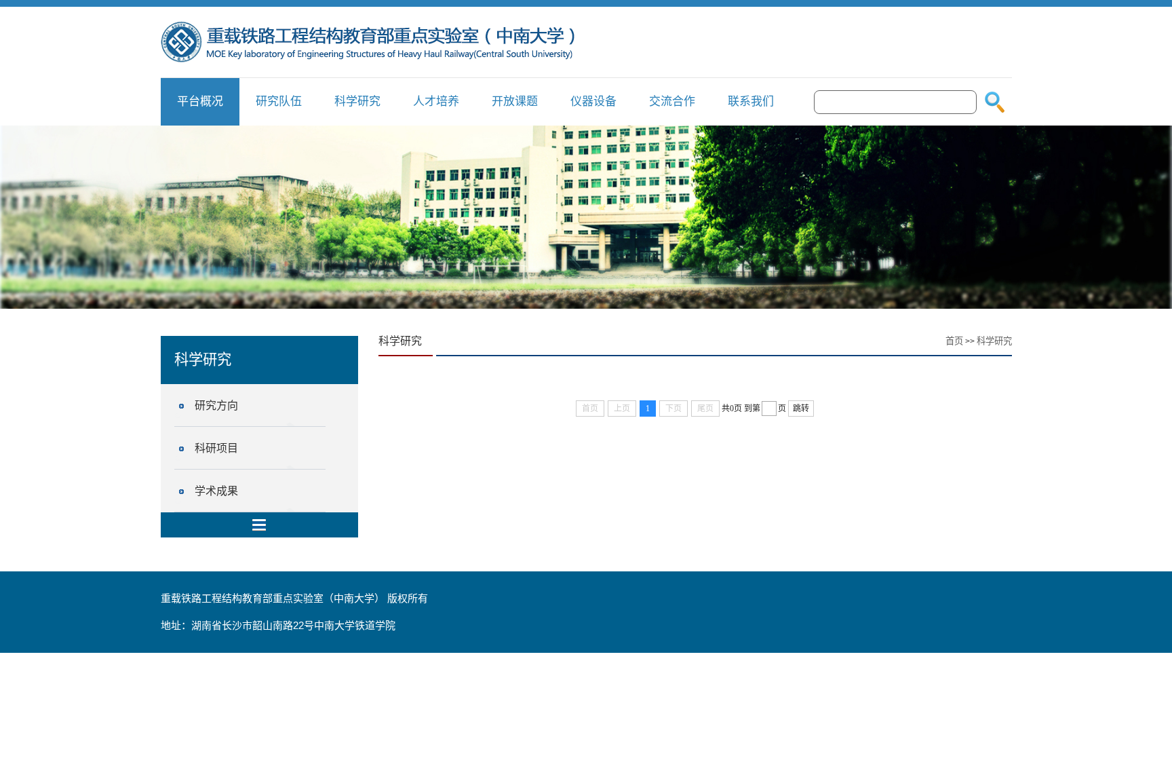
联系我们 (751, 101)
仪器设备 (593, 101)
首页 (954, 341)
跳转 (801, 408)
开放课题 (515, 101)
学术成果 (216, 491)
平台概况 (200, 101)
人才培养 (436, 101)
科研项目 (216, 448)
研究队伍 (279, 101)
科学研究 (357, 101)
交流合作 (672, 101)
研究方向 (216, 405)
